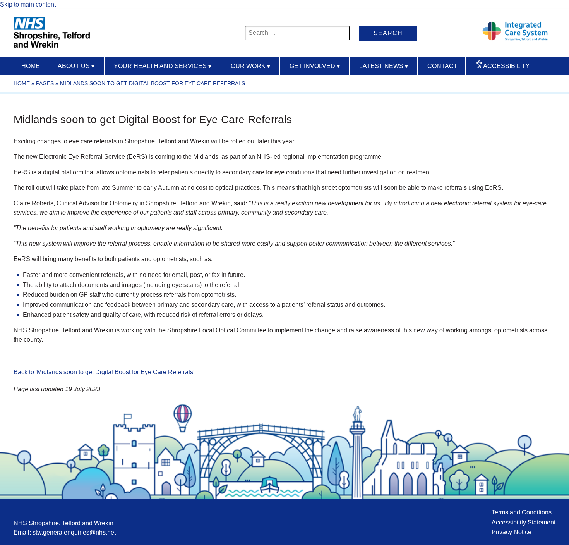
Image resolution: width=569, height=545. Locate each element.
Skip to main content (28, 4)
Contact (442, 66)
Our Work (251, 66)
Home (30, 66)
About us (77, 66)
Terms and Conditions (522, 512)
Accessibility (506, 66)
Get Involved (315, 66)
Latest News (384, 66)
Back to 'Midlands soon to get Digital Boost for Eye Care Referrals (103, 372)
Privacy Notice (511, 532)
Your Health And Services (163, 66)
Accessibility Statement (523, 522)
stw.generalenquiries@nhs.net (74, 532)
